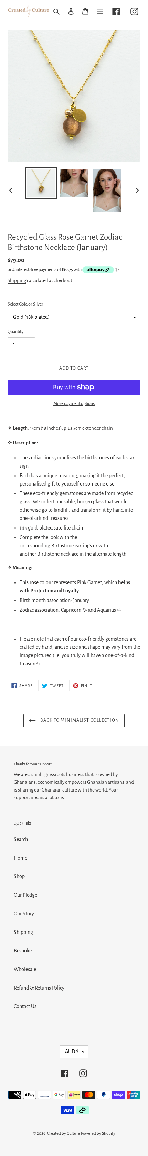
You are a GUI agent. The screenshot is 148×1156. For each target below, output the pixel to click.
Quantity (15, 331)
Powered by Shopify (98, 1133)
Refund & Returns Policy (39, 988)
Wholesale (25, 969)
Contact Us (25, 1006)
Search (21, 839)
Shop (19, 876)
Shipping (17, 280)
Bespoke (23, 950)
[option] (41, 183)
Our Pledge (25, 895)
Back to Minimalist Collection (79, 720)
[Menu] (100, 11)
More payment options (74, 403)
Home (20, 858)
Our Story (24, 913)
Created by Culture (63, 1133)
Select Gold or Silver (25, 304)
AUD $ (71, 1051)
